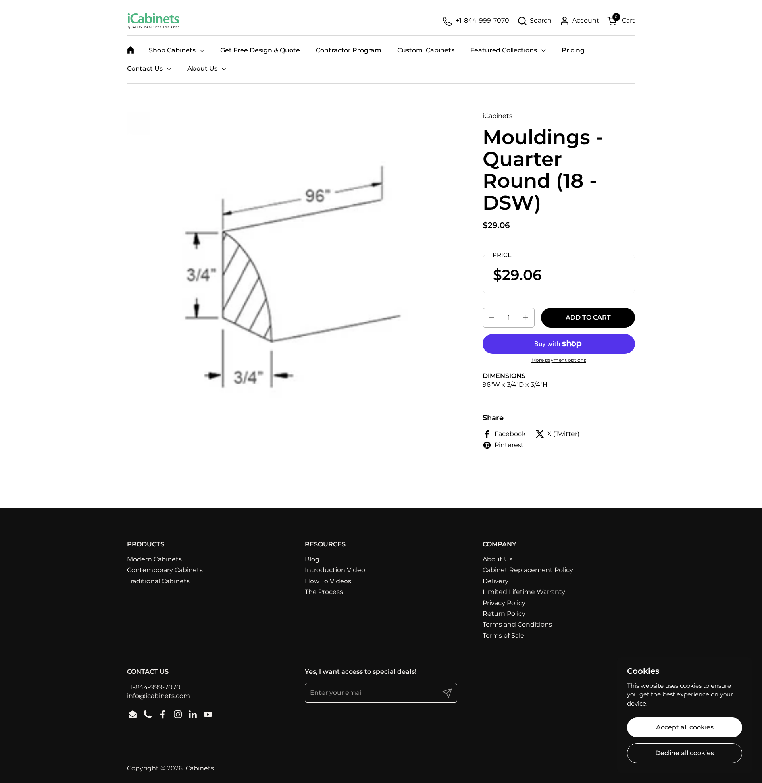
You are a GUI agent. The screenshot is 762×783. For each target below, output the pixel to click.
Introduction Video (335, 570)
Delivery (495, 581)
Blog (312, 559)
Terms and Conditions (517, 624)
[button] (534, 21)
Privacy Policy (504, 603)
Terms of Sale (503, 635)
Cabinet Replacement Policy (528, 570)
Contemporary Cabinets (165, 570)
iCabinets (497, 116)
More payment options (558, 360)
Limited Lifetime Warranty (524, 592)
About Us (497, 559)
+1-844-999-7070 (154, 687)
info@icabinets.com (158, 696)
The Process (324, 592)
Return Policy (504, 613)
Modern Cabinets (154, 559)
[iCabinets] (153, 20)
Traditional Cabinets (158, 581)
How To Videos (328, 581)
